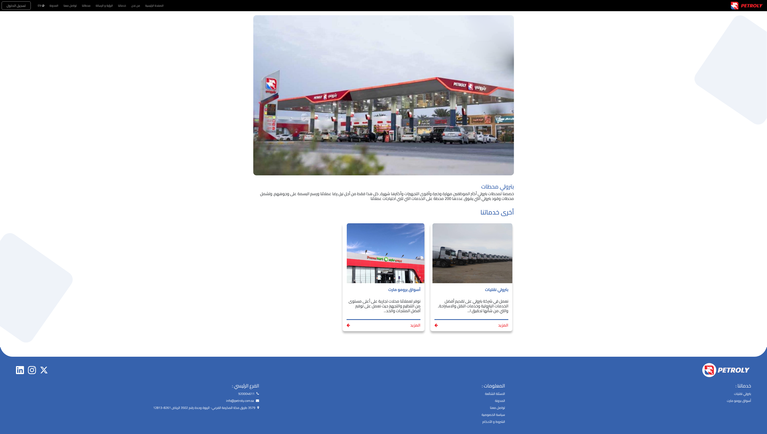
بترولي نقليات (742, 394)
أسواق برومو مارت (739, 401)
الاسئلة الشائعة (495, 394)
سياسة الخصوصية (493, 415)
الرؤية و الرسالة (104, 5)
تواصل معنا (70, 5)
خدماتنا (122, 5)
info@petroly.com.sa (240, 401)
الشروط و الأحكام (493, 422)
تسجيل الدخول (16, 6)
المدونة (54, 5)
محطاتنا (86, 5)
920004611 (246, 394)
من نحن (135, 5)
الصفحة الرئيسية (154, 5)
